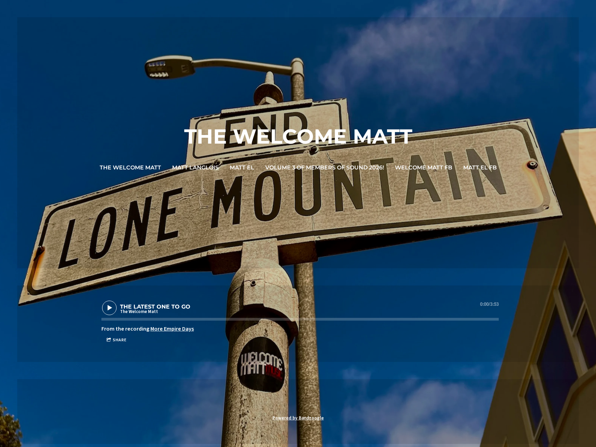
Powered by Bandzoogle (298, 418)
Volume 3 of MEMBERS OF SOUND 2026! (324, 167)
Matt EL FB (480, 167)
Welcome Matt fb (423, 167)
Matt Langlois (195, 167)
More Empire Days (172, 329)
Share (120, 340)
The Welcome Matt (130, 167)
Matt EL (242, 167)
